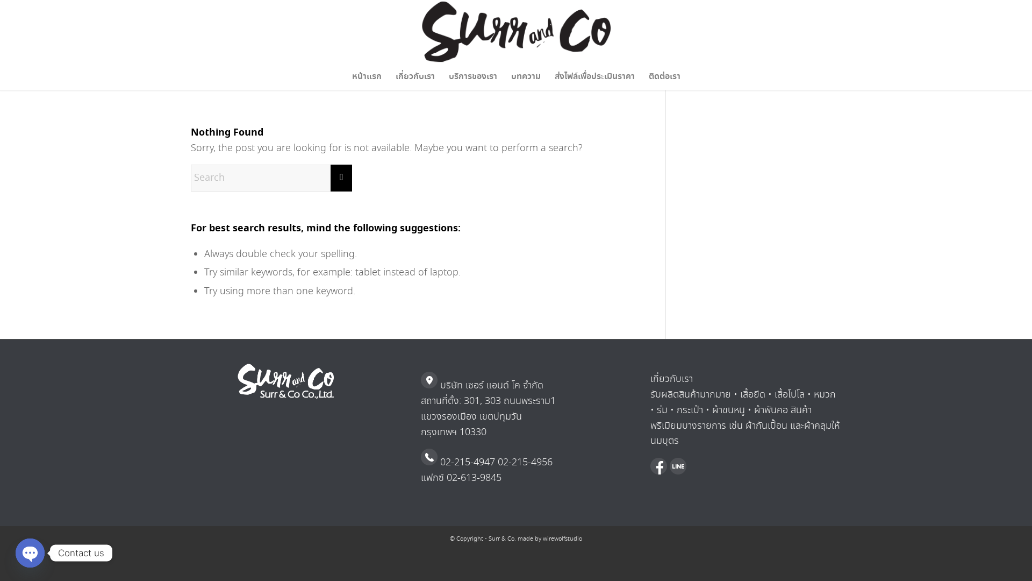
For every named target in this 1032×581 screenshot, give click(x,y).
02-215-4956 (524, 463)
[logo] (516, 31)
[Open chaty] (30, 553)
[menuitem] (367, 76)
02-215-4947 (466, 463)
